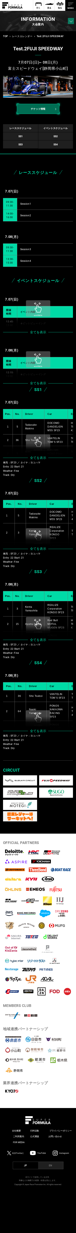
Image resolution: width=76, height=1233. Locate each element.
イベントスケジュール (55, 128)
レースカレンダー (22, 36)
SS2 (56, 136)
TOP (5, 36)
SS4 (56, 144)
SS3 (20, 144)
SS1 (20, 136)
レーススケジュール (20, 128)
